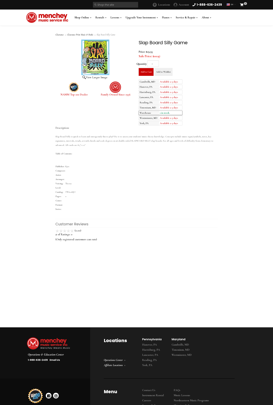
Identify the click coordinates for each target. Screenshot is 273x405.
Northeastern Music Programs (191, 400)
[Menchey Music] (56, 343)
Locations (164, 4)
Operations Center (113, 360)
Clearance (59, 34)
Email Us (55, 360)
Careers (146, 400)
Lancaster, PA (150, 355)
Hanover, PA (149, 344)
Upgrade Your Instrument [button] (141, 17)
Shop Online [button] (82, 17)
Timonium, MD (181, 350)
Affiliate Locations (113, 365)
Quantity (141, 64)
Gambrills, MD (180, 344)
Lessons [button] (115, 17)
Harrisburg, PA (151, 350)
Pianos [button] (166, 17)
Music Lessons (182, 395)
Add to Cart (146, 71)
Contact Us (148, 390)
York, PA (147, 365)
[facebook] (48, 395)
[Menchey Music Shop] (48, 17)
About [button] (206, 17)
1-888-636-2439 (38, 360)
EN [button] (232, 4)
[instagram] (56, 395)
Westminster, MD (182, 355)
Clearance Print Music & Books (80, 34)
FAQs (177, 390)
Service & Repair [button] (186, 17)
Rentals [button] (100, 17)
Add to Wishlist (163, 71)
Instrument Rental (153, 395)
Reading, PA (149, 360)
